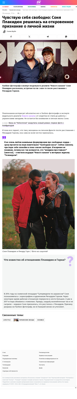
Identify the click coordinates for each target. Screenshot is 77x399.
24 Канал (5, 6)
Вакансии (5, 368)
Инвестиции (66, 6)
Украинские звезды (15, 10)
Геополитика (18, 6)
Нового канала (28, 116)
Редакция (5, 355)
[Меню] (4, 2)
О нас (4, 352)
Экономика (32, 6)
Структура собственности (10, 371)
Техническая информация (46, 361)
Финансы (54, 6)
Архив (40, 368)
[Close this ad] (75, 387)
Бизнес (43, 6)
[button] (11, 36)
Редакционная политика (10, 358)
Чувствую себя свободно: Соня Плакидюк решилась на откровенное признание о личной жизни (49, 10)
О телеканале (7, 361)
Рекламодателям (44, 352)
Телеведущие (7, 365)
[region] (38, 394)
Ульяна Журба (11, 31)
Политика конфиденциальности (48, 358)
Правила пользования (45, 355)
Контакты (42, 365)
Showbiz (5, 10)
